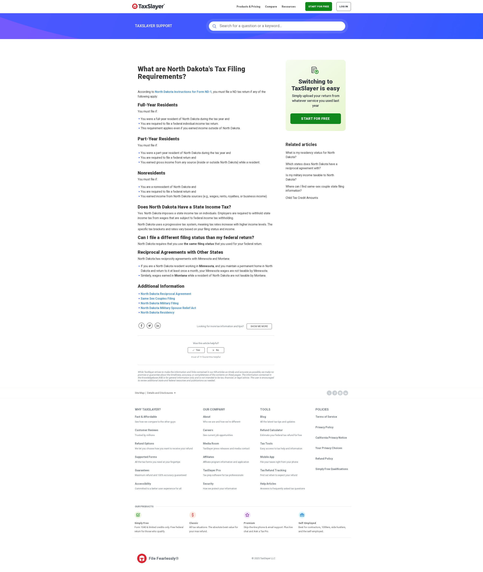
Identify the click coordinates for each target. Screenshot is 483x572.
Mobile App (267, 456)
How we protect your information (220, 488)
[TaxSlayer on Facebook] (334, 393)
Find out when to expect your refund (278, 475)
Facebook (141, 326)
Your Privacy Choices (328, 448)
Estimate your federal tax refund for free (281, 435)
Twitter (149, 326)
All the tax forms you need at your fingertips (157, 462)
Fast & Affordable (146, 416)
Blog (263, 416)
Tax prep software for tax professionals (223, 475)
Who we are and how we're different (221, 422)
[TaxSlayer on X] (329, 393)
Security (208, 483)
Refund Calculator (271, 430)
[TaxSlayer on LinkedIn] (345, 393)
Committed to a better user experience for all (158, 488)
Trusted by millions (145, 435)
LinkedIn (158, 326)
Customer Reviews (146, 430)
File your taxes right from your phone (279, 462)
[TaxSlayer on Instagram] (340, 393)
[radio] (196, 350)
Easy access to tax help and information (281, 448)
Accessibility (143, 483)
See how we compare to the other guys (155, 422)
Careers (208, 430)
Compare (271, 6)
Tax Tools (266, 443)
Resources (289, 6)
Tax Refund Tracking (273, 470)
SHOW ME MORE (259, 326)
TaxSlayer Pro (212, 470)
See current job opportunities (218, 435)
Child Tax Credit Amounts (302, 198)
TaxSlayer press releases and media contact (226, 448)
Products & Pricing (248, 6)
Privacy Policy (324, 427)
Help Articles (268, 483)
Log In (343, 6)
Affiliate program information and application (226, 462)
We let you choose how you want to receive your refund (164, 448)
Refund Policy (324, 458)
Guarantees (142, 470)
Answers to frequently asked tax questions (282, 488)
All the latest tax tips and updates (277, 422)
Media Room (211, 443)
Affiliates (208, 456)
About (206, 416)
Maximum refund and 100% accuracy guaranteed (160, 475)
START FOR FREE (318, 6)
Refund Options (144, 443)
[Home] (148, 6)
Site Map (140, 392)
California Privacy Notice (331, 437)
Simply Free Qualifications (331, 469)
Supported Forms (146, 456)
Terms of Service (326, 416)
